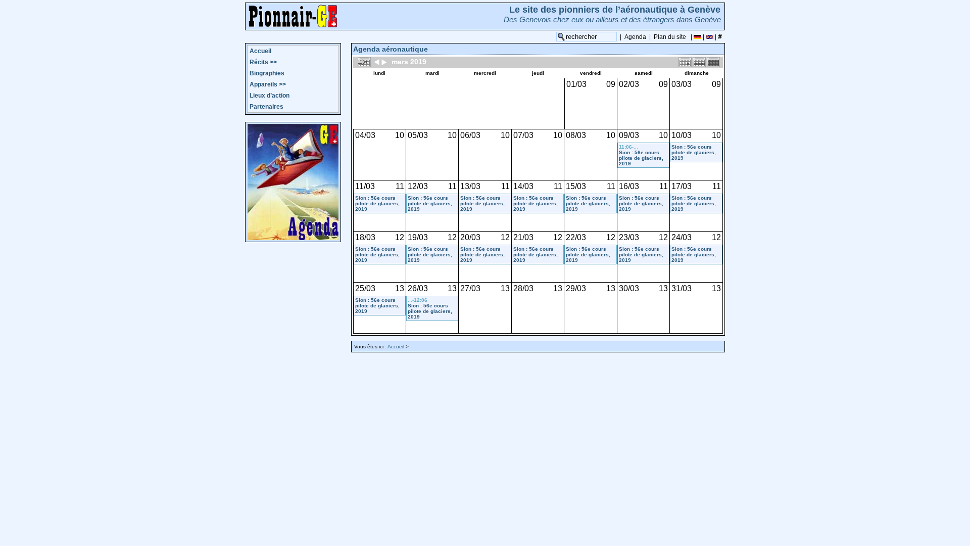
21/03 (523, 237)
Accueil (260, 51)
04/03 (365, 135)
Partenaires (266, 106)
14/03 (523, 186)
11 (400, 186)
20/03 (470, 237)
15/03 (576, 186)
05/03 (418, 135)
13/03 (470, 186)
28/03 (523, 288)
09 (610, 84)
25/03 (365, 288)
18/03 (365, 237)
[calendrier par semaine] (699, 62)
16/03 (629, 186)
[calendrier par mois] (713, 62)
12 (399, 237)
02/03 (629, 84)
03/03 (681, 84)
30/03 (629, 288)
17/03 (681, 186)
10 (399, 135)
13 (399, 288)
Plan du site (670, 36)
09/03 (629, 135)
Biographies (267, 73)
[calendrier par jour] (685, 62)
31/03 (681, 288)
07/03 (523, 135)
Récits (263, 62)
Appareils (268, 84)
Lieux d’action (269, 95)
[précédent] (376, 62)
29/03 (576, 288)
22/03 (576, 237)
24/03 (681, 237)
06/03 (470, 135)
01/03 (576, 84)
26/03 (418, 288)
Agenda (635, 36)
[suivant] (383, 62)
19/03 (418, 237)
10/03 (681, 135)
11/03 (365, 186)
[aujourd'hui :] (364, 62)
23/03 (629, 237)
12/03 (418, 186)
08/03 (576, 135)
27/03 (470, 288)
